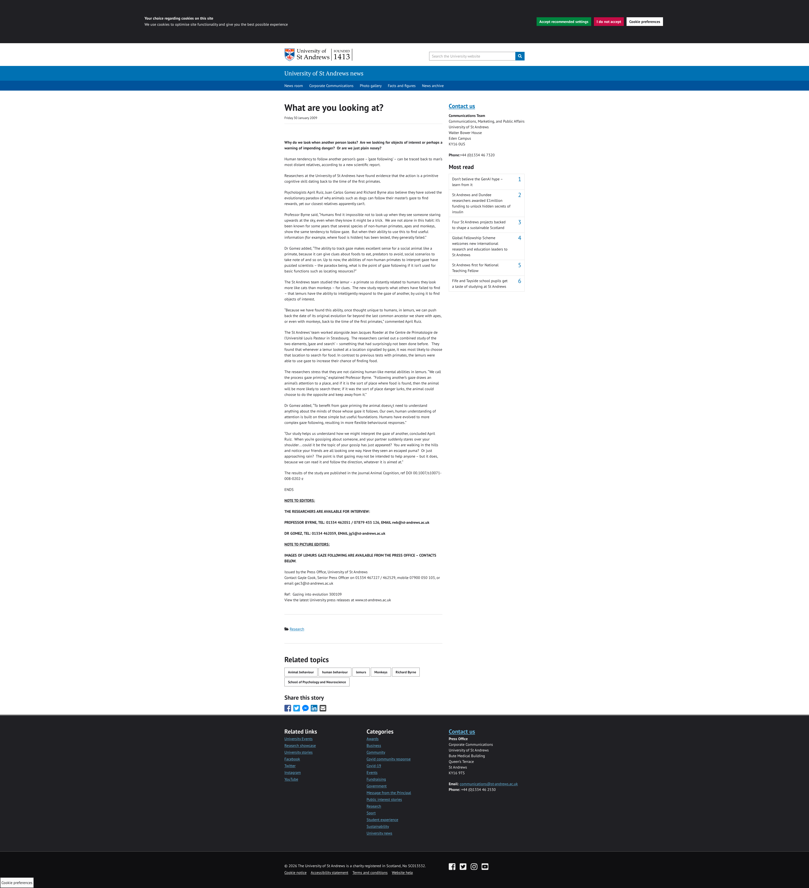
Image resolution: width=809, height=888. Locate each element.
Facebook (292, 759)
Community (376, 752)
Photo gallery (371, 85)
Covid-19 (374, 765)
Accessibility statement (329, 872)
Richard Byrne (406, 672)
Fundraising (376, 779)
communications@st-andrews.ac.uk (489, 783)
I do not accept (609, 21)
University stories (298, 752)
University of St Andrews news (323, 73)
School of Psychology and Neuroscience (317, 682)
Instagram (292, 772)
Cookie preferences (644, 21)
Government (377, 786)
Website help (402, 872)
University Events (298, 738)
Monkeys (380, 672)
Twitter (290, 765)
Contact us (462, 106)
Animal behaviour (301, 672)
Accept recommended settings (563, 21)
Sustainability (378, 826)
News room (293, 85)
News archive (433, 85)
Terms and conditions (370, 872)
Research (297, 629)
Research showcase (300, 745)
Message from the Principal (389, 792)
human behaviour (335, 672)
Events (372, 772)
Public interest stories (384, 799)
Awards (373, 738)
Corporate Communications (331, 85)
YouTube (291, 779)
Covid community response (389, 759)
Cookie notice (295, 872)
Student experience (382, 819)
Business (374, 745)
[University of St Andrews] (318, 54)
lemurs (361, 672)
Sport (371, 812)
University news (379, 833)
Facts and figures (402, 85)
